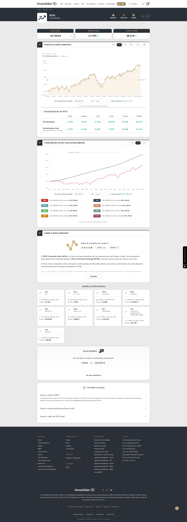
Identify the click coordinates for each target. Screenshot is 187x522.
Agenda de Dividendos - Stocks (104, 463)
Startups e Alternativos (73, 458)
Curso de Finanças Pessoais (131, 458)
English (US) (89, 514)
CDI (97, 200)
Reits (67, 443)
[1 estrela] (82, 247)
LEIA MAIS (93, 276)
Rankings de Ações (100, 446)
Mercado (68, 4)
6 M (113, 45)
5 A (125, 45)
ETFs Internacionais (44, 460)
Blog (67, 467)
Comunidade (110, 4)
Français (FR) (110, 514)
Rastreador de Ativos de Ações (104, 455)
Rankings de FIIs (99, 449)
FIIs (82, 4)
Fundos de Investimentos (45, 466)
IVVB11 (97, 216)
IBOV (97, 205)
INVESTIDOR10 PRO (185, 255)
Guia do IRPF (98, 472)
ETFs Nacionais (42, 458)
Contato (98, 506)
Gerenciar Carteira (100, 443)
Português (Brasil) (78, 514)
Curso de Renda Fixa (128, 449)
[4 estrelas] (89, 247)
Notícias (101, 4)
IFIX (97, 211)
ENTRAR (85, 363)
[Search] (62, 4)
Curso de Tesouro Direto (130, 452)
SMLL (45, 211)
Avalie (99, 248)
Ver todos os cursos (128, 460)
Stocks (68, 440)
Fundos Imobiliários (44, 443)
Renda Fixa (41, 463)
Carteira (134, 4)
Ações (76, 4)
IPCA (44, 205)
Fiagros (40, 446)
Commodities (70, 449)
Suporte (105, 506)
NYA (44, 200)
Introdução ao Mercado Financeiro (132, 455)
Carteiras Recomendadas (102, 440)
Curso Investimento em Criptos (131, 446)
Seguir (113, 248)
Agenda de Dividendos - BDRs (103, 469)
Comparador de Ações (101, 452)
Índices (40, 455)
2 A (132, 143)
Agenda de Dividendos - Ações (104, 458)
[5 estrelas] (91, 247)
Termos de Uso (89, 506)
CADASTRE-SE (100, 363)
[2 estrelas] (84, 247)
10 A (131, 45)
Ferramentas (91, 4)
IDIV (44, 216)
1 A (119, 45)
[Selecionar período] (144, 45)
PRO (122, 4)
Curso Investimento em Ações (131, 440)
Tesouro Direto (42, 452)
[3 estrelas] (87, 247)
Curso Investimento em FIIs (130, 443)
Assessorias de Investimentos (47, 469)
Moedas (68, 446)
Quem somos (115, 506)
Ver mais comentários (93, 375)
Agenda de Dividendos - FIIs (103, 460)
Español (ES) (99, 514)
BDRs (39, 449)
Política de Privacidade (75, 506)
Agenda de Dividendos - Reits (103, 466)
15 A (138, 45)
